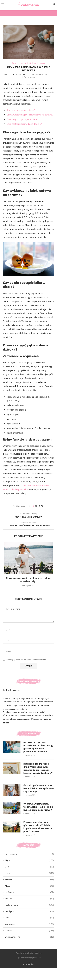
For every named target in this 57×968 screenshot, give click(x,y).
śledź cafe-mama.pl (11, 690)
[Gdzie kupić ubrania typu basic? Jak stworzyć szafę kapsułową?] (11, 790)
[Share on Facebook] (39, 506)
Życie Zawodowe (29, 937)
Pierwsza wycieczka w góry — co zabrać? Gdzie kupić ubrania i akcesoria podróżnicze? (37, 827)
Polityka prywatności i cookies (29, 953)
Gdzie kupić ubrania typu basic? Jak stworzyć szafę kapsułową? (38, 788)
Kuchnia (29, 879)
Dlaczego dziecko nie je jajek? (21, 110)
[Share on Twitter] (42, 506)
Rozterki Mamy (29, 905)
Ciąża (29, 860)
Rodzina (29, 898)
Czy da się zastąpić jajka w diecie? (22, 119)
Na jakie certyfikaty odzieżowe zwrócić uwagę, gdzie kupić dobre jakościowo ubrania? (38, 747)
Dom (29, 866)
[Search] (54, 4)
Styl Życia (29, 911)
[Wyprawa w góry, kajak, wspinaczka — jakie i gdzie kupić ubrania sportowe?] (11, 808)
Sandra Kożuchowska (18, 74)
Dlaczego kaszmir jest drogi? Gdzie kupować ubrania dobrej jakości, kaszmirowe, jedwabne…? (37, 768)
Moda (29, 886)
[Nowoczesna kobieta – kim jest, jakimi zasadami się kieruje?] (28, 558)
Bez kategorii (29, 854)
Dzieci (29, 873)
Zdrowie (29, 930)
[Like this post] (36, 506)
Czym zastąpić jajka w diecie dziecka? (24, 124)
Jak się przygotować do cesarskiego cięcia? (31, 698)
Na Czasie (29, 892)
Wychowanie (29, 924)
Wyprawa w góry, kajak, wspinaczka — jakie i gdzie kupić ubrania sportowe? (38, 806)
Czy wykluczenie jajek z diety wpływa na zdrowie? (30, 114)
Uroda (29, 917)
